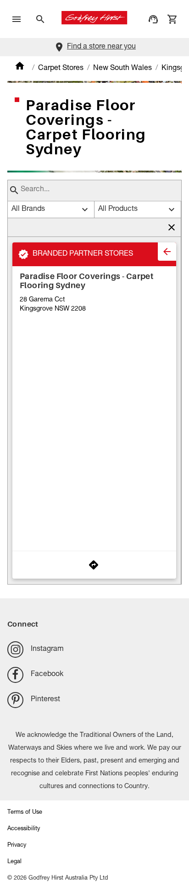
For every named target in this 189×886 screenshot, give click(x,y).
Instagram (47, 649)
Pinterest (45, 699)
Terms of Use (24, 813)
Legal (14, 862)
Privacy (16, 845)
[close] (167, 251)
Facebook (47, 674)
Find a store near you (101, 47)
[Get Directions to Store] (94, 565)
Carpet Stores (60, 68)
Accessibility (23, 829)
